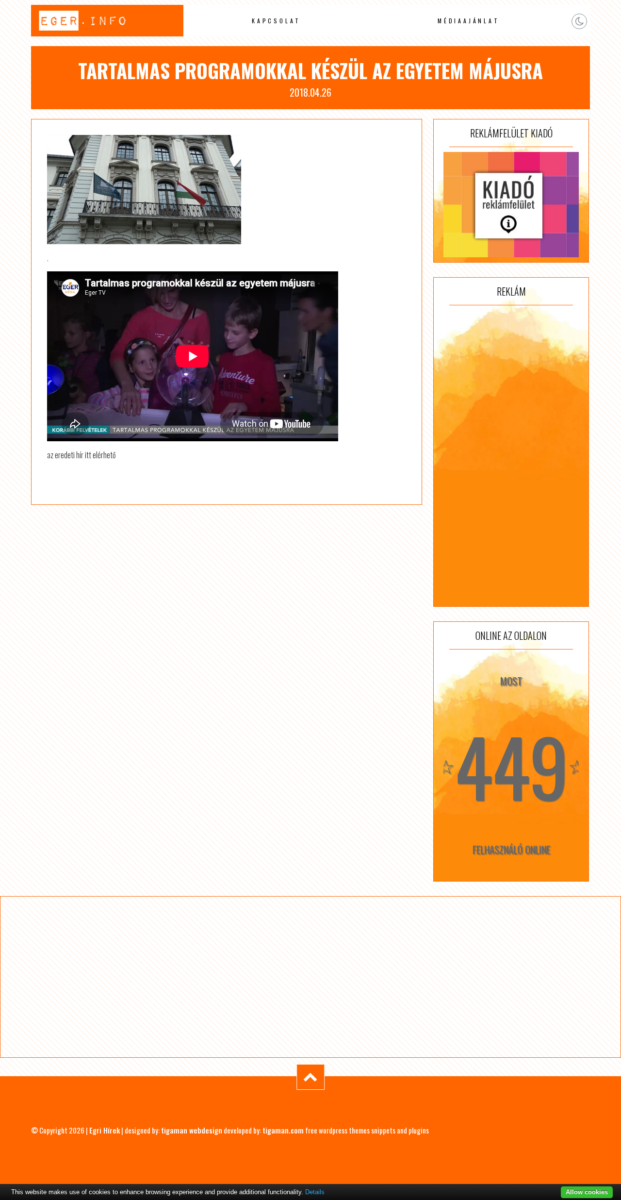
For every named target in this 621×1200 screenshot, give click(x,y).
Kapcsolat (276, 21)
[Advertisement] (511, 455)
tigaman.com (283, 1130)
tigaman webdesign (191, 1130)
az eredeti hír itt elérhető (81, 455)
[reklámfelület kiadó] (511, 205)
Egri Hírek (104, 1130)
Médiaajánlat (469, 21)
